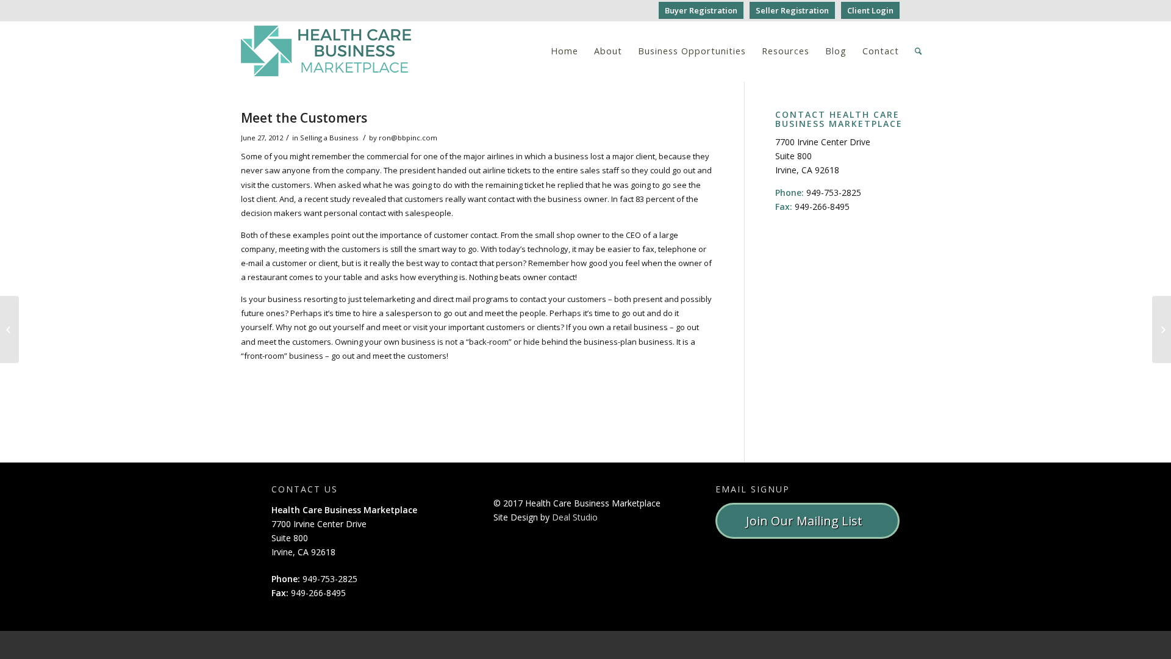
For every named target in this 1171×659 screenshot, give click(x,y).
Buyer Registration (701, 10)
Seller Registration (792, 10)
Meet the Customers (304, 117)
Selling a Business (329, 137)
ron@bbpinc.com (408, 137)
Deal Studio (575, 517)
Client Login (870, 10)
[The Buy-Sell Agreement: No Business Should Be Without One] (9, 329)
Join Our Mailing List (807, 521)
